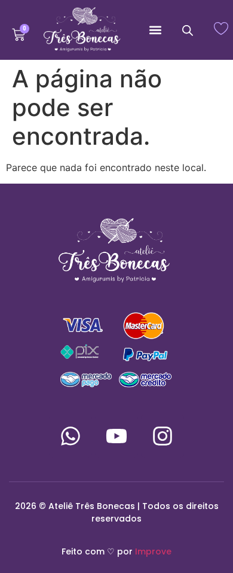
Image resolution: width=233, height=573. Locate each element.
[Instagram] (162, 436)
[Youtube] (116, 436)
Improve (153, 551)
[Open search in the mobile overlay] (188, 30)
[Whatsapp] (70, 436)
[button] (155, 30)
